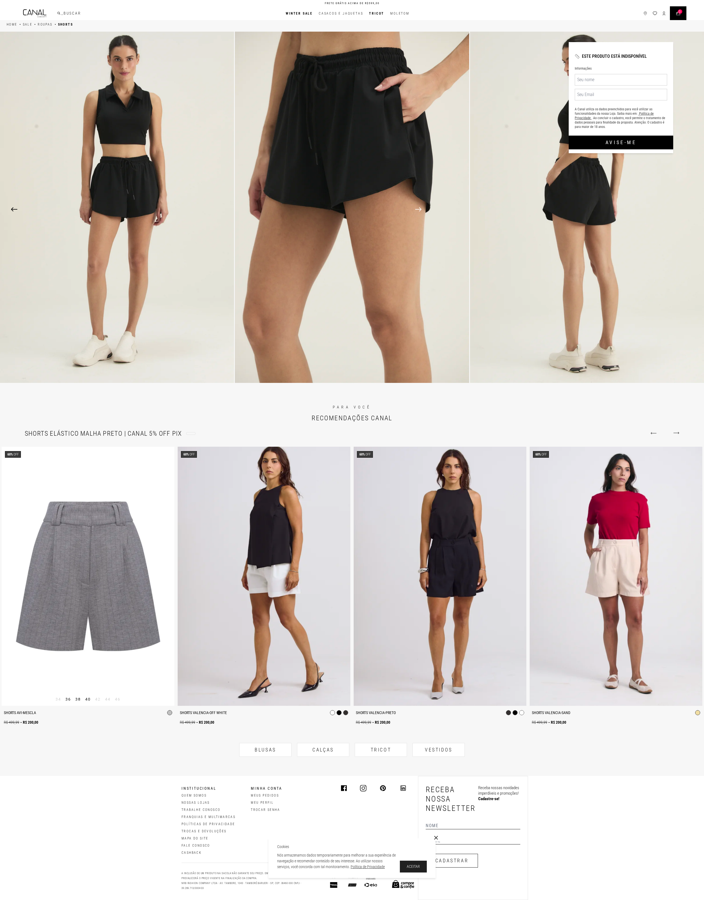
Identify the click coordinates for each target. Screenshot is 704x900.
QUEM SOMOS (194, 795)
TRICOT (376, 13)
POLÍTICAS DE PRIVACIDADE (208, 824)
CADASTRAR (451, 860)
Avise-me (621, 142)
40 (88, 699)
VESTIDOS (438, 750)
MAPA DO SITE (195, 838)
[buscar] (58, 13)
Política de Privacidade (368, 867)
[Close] (436, 838)
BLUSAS (265, 750)
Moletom (399, 13)
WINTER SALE (299, 13)
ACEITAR (413, 866)
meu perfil (262, 803)
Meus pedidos (265, 795)
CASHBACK (192, 853)
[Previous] (14, 209)
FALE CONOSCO (196, 845)
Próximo (675, 433)
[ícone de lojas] (645, 13)
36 (68, 699)
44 (108, 699)
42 (98, 699)
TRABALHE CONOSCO (201, 810)
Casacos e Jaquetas (341, 13)
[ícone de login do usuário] (664, 13)
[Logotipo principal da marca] (34, 13)
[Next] (554, 209)
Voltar (655, 433)
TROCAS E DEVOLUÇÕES (204, 831)
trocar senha (265, 810)
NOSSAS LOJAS (196, 803)
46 (118, 699)
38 (78, 699)
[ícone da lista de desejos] (655, 13)
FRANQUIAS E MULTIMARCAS (208, 817)
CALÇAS (323, 750)
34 (58, 699)
